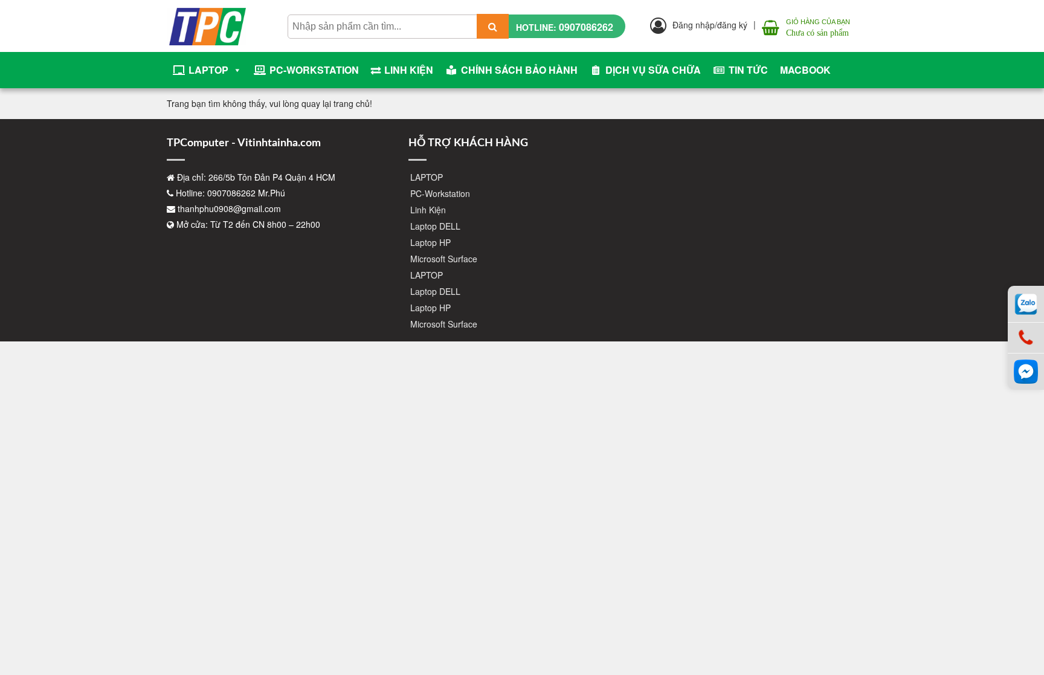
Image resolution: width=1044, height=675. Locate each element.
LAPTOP (208, 70)
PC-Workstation (314, 70)
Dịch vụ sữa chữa (653, 70)
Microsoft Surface (443, 259)
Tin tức (748, 70)
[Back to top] (1026, 627)
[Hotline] (1026, 338)
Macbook (805, 70)
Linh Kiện (408, 70)
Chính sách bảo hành (519, 70)
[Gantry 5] (206, 18)
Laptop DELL (435, 226)
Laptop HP (430, 242)
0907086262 (586, 27)
